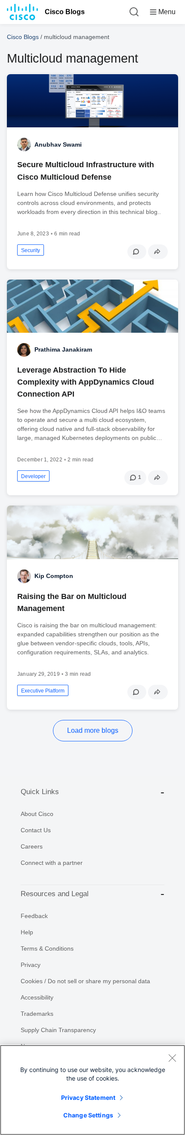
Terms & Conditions (47, 948)
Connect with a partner (52, 862)
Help (27, 932)
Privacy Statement (88, 1097)
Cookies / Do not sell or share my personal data (85, 981)
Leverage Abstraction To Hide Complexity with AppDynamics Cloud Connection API (85, 382)
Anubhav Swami (58, 144)
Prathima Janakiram (63, 349)
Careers (32, 846)
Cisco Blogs (65, 11)
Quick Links (40, 792)
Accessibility (37, 997)
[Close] (172, 1058)
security (30, 250)
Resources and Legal (55, 894)
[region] (92, 1090)
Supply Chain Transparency (58, 1030)
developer (33, 476)
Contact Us (36, 830)
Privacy (30, 964)
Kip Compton (53, 575)
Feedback (34, 915)
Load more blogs (92, 730)
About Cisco (37, 813)
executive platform (43, 690)
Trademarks (37, 1013)
